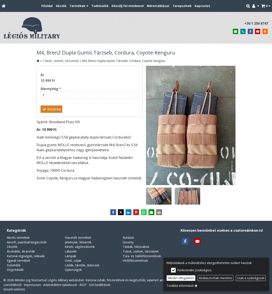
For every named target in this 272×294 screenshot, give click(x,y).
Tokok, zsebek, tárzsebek (141, 251)
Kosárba (54, 109)
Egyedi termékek (18, 260)
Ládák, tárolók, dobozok (82, 265)
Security (128, 242)
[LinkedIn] (128, 212)
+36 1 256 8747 (256, 23)
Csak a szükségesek (251, 278)
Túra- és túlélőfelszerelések (142, 256)
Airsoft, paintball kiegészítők (27, 242)
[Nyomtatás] (159, 212)
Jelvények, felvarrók (78, 242)
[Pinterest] (136, 212)
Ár (42, 75)
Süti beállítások (99, 285)
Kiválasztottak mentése (215, 278)
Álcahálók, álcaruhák (21, 251)
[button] (265, 6)
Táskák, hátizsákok (136, 247)
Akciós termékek (18, 237)
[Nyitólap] (4, 6)
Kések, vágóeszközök (80, 247)
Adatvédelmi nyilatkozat (60, 285)
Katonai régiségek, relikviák (26, 256)
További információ (180, 286)
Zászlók (12, 247)
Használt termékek (78, 237)
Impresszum (32, 285)
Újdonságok (73, 270)
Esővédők (13, 265)
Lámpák (70, 256)
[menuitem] (4, 6)
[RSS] (265, 32)
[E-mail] (235, 32)
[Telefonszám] (243, 32)
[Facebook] (250, 32)
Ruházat (128, 237)
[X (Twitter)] (120, 212)
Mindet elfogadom (181, 278)
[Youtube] (258, 32)
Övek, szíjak (73, 260)
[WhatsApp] (143, 212)
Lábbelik (70, 251)
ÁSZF (83, 285)
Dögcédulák (15, 270)
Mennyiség (51, 88)
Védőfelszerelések (135, 260)
